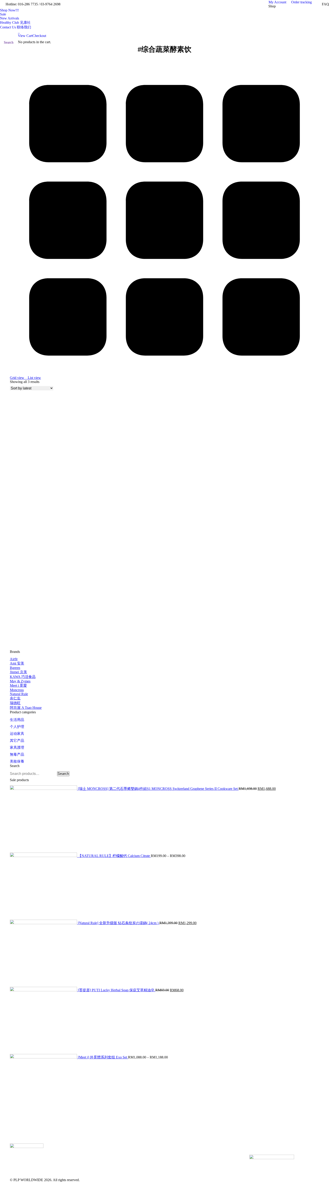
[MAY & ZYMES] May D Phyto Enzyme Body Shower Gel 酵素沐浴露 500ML (70, 467)
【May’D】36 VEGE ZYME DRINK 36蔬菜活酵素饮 (51, 641)
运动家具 (17, 733)
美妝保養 (17, 761)
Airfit (13, 659)
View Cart (25, 36)
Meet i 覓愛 (18, 685)
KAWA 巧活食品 (23, 677)
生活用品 (17, 720)
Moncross (17, 690)
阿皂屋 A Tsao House (26, 708)
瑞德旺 (15, 703)
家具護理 (17, 747)
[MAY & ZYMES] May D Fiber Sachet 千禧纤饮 (47, 554)
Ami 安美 (17, 663)
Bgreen (15, 668)
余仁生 (15, 698)
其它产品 (17, 740)
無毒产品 (17, 754)
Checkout (39, 36)
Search (63, 774)
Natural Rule (19, 694)
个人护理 (17, 727)
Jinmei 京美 (18, 672)
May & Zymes (20, 681)
